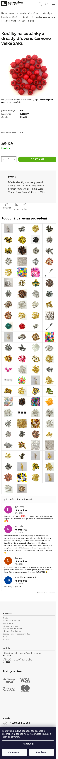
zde (19, 102)
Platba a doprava (10, 623)
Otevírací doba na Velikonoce (22, 653)
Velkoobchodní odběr (12, 628)
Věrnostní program (11, 626)
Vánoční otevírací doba (17, 659)
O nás (5, 618)
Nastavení (28, 743)
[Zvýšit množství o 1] (3, 159)
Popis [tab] (12, 176)
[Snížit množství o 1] (14, 159)
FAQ (5, 636)
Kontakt (6, 639)
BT (21, 110)
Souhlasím (41, 752)
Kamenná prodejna (11, 620)
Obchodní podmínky (12, 631)
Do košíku (37, 159)
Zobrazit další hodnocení (46, 593)
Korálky (24, 114)
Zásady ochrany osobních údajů (16, 634)
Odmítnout (14, 752)
